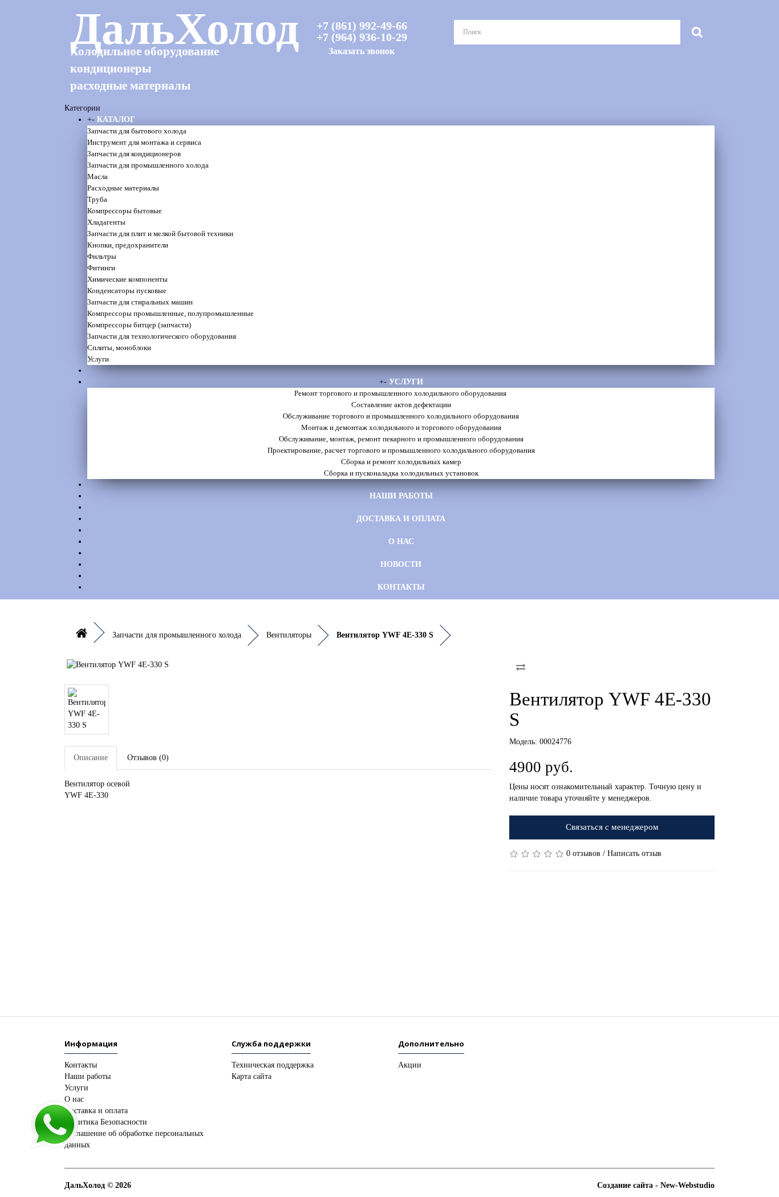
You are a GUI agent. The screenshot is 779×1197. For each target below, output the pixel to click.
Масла (97, 176)
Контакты (401, 587)
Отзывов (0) (148, 757)
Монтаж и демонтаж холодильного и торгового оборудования (401, 427)
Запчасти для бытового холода (136, 131)
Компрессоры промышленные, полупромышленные (170, 313)
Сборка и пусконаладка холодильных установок (401, 473)
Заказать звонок (361, 51)
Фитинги (101, 267)
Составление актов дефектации (401, 404)
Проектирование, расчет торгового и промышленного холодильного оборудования (401, 450)
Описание (91, 757)
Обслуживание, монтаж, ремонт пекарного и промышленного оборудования (401, 439)
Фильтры (101, 256)
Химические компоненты (127, 279)
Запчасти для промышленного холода (148, 165)
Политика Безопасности (105, 1122)
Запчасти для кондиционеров (134, 153)
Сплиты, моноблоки (119, 347)
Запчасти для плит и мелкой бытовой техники (160, 233)
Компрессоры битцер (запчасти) (139, 324)
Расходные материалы (123, 188)
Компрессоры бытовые (124, 210)
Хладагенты (106, 222)
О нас (401, 541)
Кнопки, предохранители (127, 245)
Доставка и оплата (400, 518)
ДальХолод (170, 49)
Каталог (116, 119)
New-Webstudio (687, 1185)
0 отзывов (583, 853)
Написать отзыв (634, 853)
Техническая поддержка (273, 1065)
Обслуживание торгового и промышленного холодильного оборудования (401, 416)
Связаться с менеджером (612, 826)
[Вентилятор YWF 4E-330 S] (278, 665)
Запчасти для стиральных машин (140, 302)
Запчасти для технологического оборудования (161, 336)
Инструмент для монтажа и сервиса (144, 142)
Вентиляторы (288, 635)
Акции (409, 1065)
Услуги (98, 359)
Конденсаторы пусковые (127, 290)
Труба (97, 199)
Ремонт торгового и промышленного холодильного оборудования (401, 393)
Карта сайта (251, 1076)
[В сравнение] (521, 667)
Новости (400, 564)
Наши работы (401, 496)
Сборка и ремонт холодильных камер (401, 461)
